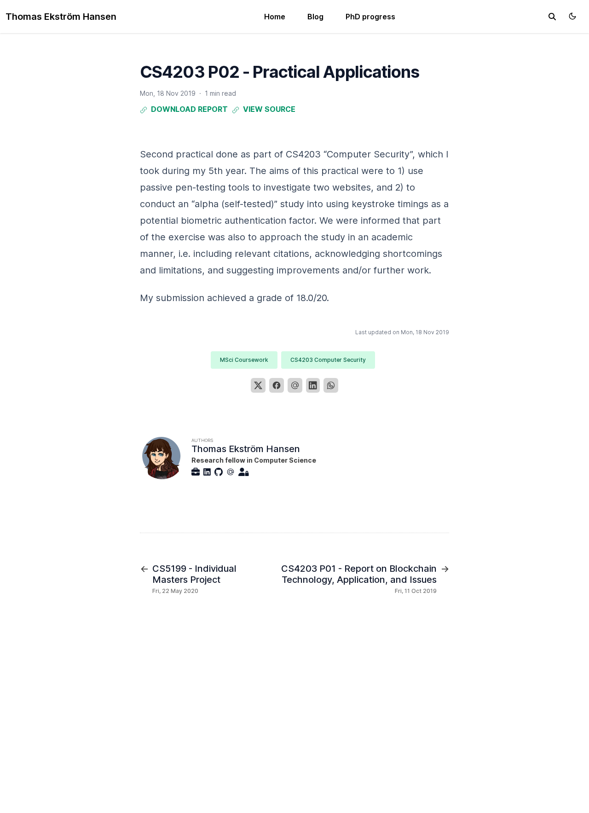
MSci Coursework (244, 359)
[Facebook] (276, 385)
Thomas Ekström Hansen (61, 16)
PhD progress (370, 16)
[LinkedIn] (313, 385)
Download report (189, 109)
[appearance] (572, 16)
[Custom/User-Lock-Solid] (245, 472)
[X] (258, 385)
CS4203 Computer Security (328, 359)
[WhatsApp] (330, 385)
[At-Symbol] (232, 472)
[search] (552, 16)
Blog (315, 16)
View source (269, 109)
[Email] (295, 385)
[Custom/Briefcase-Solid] (197, 472)
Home (274, 16)
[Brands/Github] (220, 472)
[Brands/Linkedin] (208, 472)
